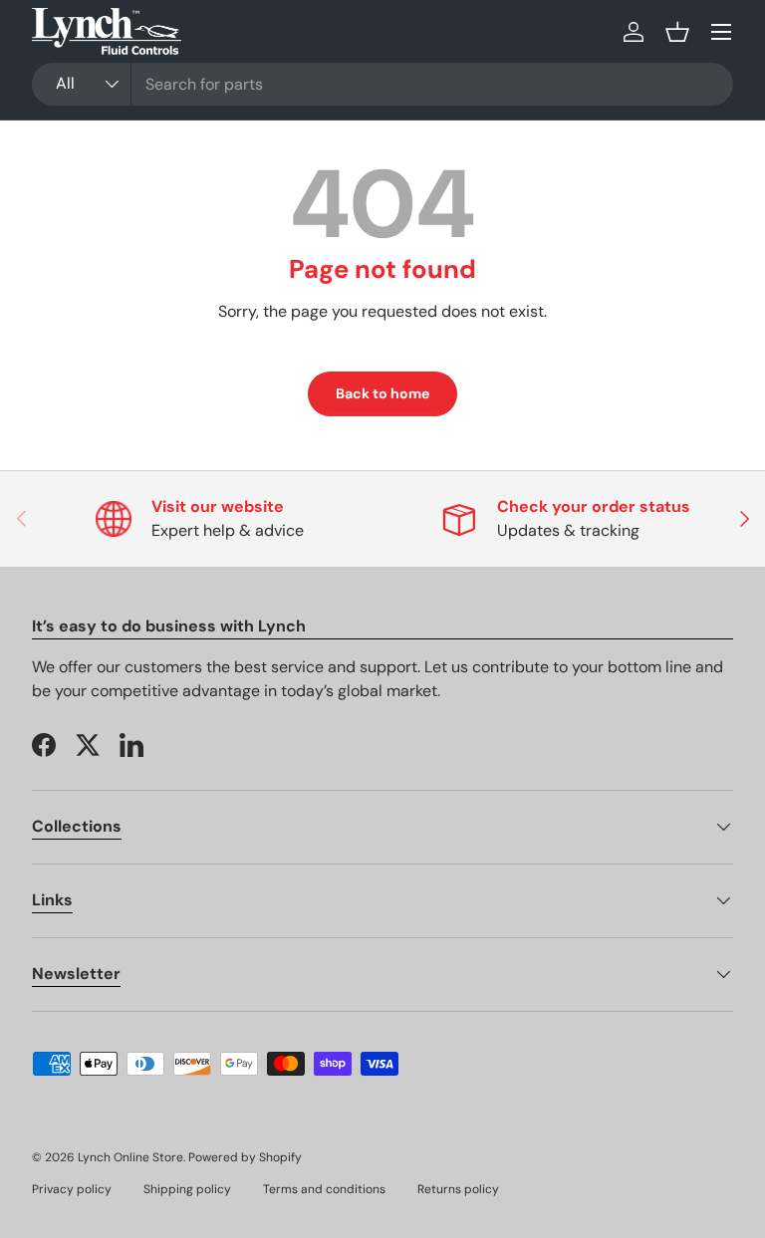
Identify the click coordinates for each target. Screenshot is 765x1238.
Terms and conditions (324, 1189)
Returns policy (458, 1189)
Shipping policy (187, 1189)
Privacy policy (72, 1189)
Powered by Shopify (245, 1157)
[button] (677, 32)
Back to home (382, 393)
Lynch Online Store (130, 1157)
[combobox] (382, 84)
